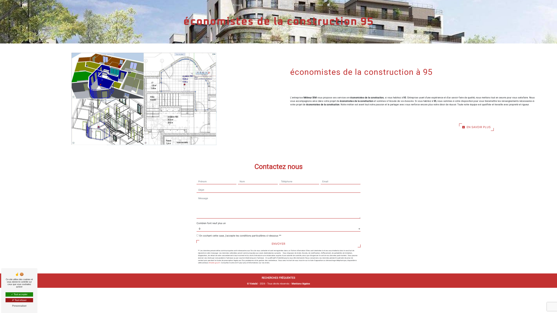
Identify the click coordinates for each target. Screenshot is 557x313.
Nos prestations (257, 5)
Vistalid (253, 283)
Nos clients (300, 5)
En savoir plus (478, 127)
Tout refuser (20, 300)
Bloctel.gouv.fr (214, 263)
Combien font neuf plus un (211, 223)
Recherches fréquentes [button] (278, 277)
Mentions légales (300, 283)
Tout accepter (20, 294)
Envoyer (278, 243)
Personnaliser (19, 306)
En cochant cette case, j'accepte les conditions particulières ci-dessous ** (240, 235)
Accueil (237, 5)
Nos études (280, 5)
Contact (318, 5)
